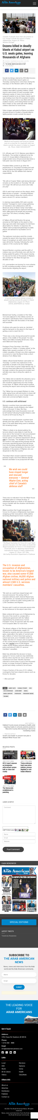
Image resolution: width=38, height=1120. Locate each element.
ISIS (30, 688)
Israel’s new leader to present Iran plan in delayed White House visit (17, 737)
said (4, 440)
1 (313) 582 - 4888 (8, 1043)
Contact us (5, 1097)
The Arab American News (18, 1109)
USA (3, 1066)
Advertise (5, 1088)
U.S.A (6, 66)
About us (5, 1085)
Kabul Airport (7, 693)
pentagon (18, 693)
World (11, 66)
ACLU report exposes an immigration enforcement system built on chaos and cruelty (10, 767)
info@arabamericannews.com (12, 1049)
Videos (4, 1075)
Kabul (26, 691)
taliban (5, 696)
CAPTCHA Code (8, 830)
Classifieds (23, 1075)
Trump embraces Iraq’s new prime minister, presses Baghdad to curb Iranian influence (26, 767)
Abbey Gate (12, 688)
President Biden (28, 693)
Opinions (7, 778)
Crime (21, 1069)
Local (3, 1063)
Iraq (23, 753)
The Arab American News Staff (15, 64)
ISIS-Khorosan (8, 691)
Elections (22, 1063)
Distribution (5, 1091)
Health (21, 1072)
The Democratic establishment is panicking (8, 790)
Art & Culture (6, 1072)
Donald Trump (22, 688)
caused (16, 573)
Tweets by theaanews (9, 936)
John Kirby (18, 691)
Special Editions (19, 922)
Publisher (5, 1094)
